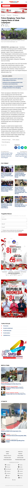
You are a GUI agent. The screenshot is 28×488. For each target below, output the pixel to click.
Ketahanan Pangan (6, 139)
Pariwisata (12, 392)
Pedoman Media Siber (20, 459)
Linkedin (21, 471)
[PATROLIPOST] (14, 2)
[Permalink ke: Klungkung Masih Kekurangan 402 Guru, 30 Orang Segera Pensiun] (21, 199)
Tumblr (21, 467)
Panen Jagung (15, 139)
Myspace (21, 473)
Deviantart (8, 473)
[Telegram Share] (22, 147)
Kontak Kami (20, 457)
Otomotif (3, 429)
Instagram (8, 471)
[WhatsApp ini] (25, 147)
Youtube (21, 475)
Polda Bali (5, 325)
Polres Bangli (6, 333)
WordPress (21, 469)
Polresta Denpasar (8, 328)
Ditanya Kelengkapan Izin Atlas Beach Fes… (11, 384)
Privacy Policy (7, 455)
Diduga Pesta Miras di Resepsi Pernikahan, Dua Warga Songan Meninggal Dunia (21, 154)
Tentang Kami (7, 457)
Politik (12, 386)
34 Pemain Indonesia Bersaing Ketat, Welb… (16, 435)
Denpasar (8, 386)
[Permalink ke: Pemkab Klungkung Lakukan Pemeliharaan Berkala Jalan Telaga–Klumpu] (21, 168)
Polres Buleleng (7, 330)
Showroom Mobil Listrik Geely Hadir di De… (11, 431)
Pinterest (8, 467)
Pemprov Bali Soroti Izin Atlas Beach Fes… (16, 394)
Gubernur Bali (6, 335)
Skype (8, 475)
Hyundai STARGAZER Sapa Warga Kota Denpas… (15, 441)
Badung (2, 382)
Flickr (21, 477)
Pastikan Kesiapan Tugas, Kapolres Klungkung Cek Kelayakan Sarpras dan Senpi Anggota (7, 154)
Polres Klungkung (6, 142)
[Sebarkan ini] (15, 147)
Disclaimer (20, 455)
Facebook (8, 464)
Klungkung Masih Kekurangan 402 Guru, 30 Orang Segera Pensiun (21, 205)
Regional (7, 382)
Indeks (7, 451)
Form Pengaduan (7, 459)
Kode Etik (20, 451)
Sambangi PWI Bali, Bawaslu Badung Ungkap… (14, 388)
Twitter (21, 464)
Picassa (8, 477)
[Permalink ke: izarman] (2, 25)
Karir (7, 453)
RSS (15, 479)
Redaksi (20, 453)
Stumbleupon (8, 469)
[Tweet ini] (19, 147)
